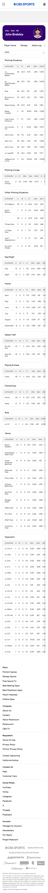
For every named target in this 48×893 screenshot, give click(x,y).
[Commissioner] (27, 862)
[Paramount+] (10, 862)
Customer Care (10, 776)
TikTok (5, 792)
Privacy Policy (9, 744)
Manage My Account (12, 826)
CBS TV (6, 729)
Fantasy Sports (9, 676)
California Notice (10, 760)
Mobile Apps (8, 699)
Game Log (36, 45)
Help (5, 771)
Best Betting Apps (11, 685)
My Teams (7, 835)
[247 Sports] (15, 857)
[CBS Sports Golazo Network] (24, 852)
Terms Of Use (9, 740)
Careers (6, 715)
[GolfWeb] (31, 868)
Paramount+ (8, 724)
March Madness (10, 694)
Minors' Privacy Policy (13, 749)
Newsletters (8, 830)
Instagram (7, 796)
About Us (7, 710)
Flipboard (7, 814)
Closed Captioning (11, 755)
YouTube (7, 787)
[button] (4, 4)
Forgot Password (10, 839)
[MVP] (41, 862)
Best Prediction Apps (12, 690)
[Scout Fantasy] (17, 868)
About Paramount (11, 719)
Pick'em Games (10, 672)
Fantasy (24, 45)
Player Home (10, 45)
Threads (6, 810)
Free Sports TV (10, 681)
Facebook (7, 801)
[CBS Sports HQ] (35, 847)
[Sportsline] (34, 857)
